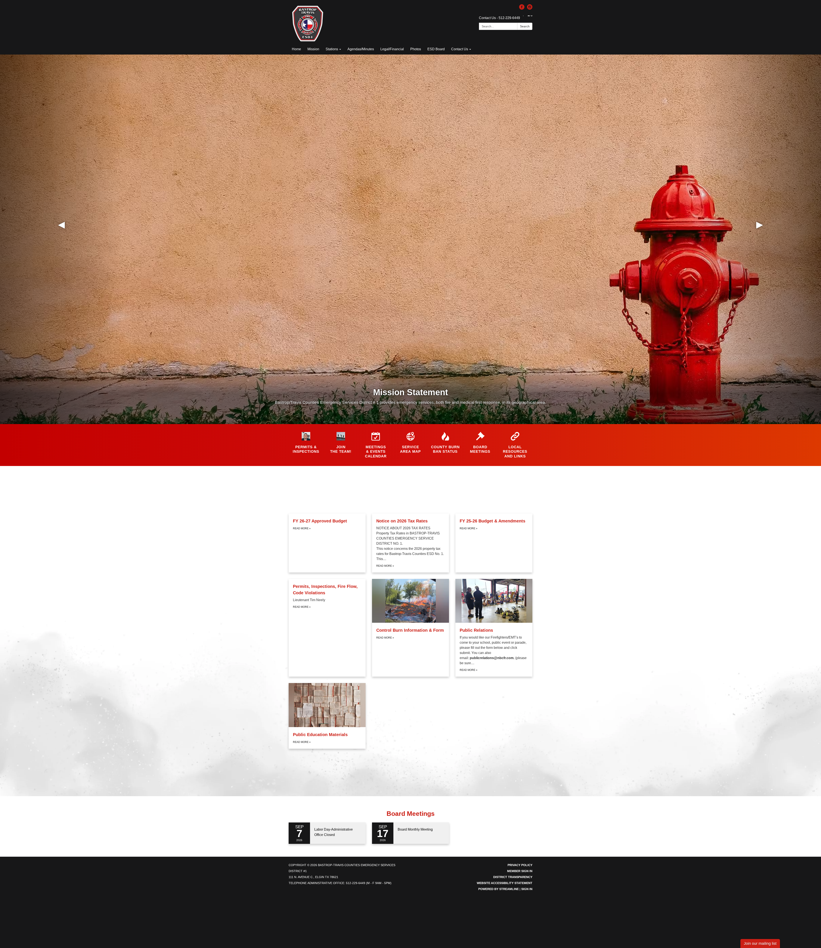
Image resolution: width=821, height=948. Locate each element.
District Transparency (512, 877)
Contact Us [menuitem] (459, 49)
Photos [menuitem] (415, 49)
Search (525, 26)
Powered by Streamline (498, 889)
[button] (61, 239)
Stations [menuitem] (332, 49)
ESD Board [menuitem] (436, 49)
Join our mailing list (760, 943)
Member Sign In (519, 871)
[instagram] (529, 8)
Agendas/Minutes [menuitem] (360, 49)
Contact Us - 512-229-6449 (499, 18)
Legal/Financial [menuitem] (392, 49)
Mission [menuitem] (313, 49)
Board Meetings (411, 813)
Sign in (526, 889)
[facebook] (521, 8)
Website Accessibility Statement (504, 883)
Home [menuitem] (296, 49)
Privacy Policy (520, 865)
